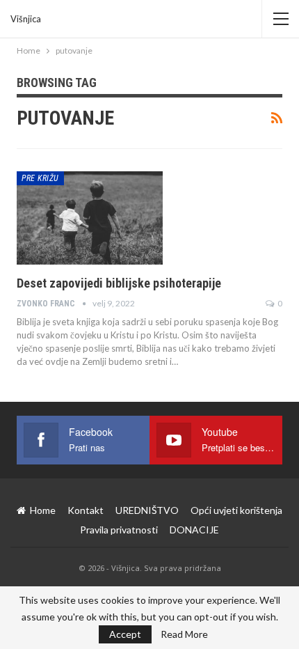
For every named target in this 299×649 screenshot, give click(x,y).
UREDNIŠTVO (147, 510)
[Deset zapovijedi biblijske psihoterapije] (90, 218)
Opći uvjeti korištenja (236, 510)
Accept (125, 634)
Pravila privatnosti (119, 529)
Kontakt (85, 510)
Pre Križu (40, 178)
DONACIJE (194, 529)
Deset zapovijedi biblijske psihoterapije (119, 283)
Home (43, 510)
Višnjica (25, 18)
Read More (184, 634)
